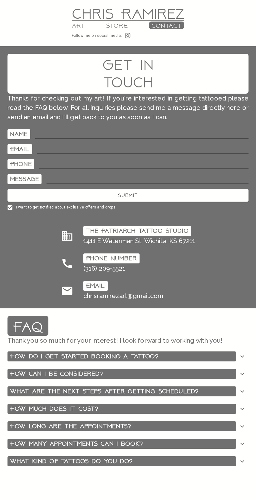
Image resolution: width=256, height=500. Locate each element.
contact (166, 26)
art (78, 26)
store (117, 26)
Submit (128, 195)
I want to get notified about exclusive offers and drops (66, 207)
